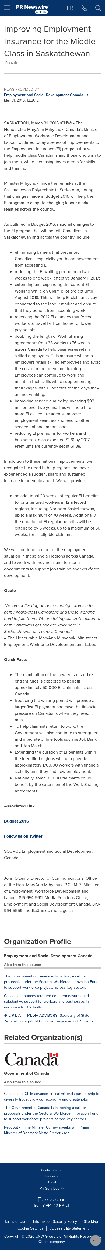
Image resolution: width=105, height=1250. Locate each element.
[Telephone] (84, 8)
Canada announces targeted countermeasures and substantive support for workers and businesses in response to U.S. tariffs (46, 1001)
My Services (50, 1188)
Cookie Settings (31, 1228)
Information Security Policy (55, 1221)
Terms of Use (15, 1221)
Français (11, 62)
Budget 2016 (16, 821)
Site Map (91, 1221)
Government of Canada (26, 1073)
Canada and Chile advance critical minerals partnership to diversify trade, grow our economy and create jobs (51, 1096)
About (51, 1182)
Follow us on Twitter (23, 836)
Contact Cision (51, 1170)
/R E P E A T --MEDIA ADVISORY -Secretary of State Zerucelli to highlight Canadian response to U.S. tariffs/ (49, 1018)
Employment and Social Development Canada (48, 956)
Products (52, 1176)
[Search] (98, 8)
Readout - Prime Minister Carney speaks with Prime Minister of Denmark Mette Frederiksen (46, 1130)
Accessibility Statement (69, 1228)
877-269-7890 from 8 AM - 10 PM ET (52, 1202)
